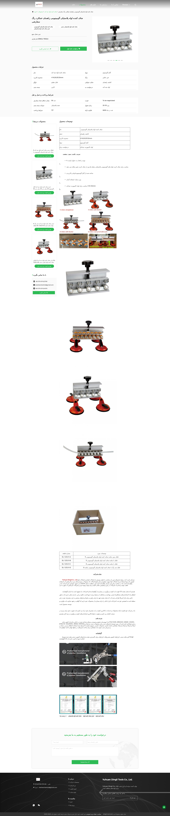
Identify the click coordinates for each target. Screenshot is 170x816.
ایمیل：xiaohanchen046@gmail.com (46, 787)
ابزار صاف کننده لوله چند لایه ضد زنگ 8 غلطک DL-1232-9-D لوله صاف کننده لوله (43, 225)
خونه (35, 12)
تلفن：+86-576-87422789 (42, 784)
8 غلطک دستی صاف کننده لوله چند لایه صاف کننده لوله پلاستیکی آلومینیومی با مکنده (43, 152)
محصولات (82, 5)
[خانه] (39, 4)
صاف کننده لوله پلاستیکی (74, 716)
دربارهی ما (103, 5)
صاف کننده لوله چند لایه (50, 12)
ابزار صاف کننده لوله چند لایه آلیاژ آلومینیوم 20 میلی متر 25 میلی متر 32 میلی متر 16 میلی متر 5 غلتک (43, 189)
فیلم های (93, 5)
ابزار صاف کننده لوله (88, 716)
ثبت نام (133, 798)
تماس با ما (114, 5)
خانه (73, 5)
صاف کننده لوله (100, 716)
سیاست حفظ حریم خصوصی (93, 814)
